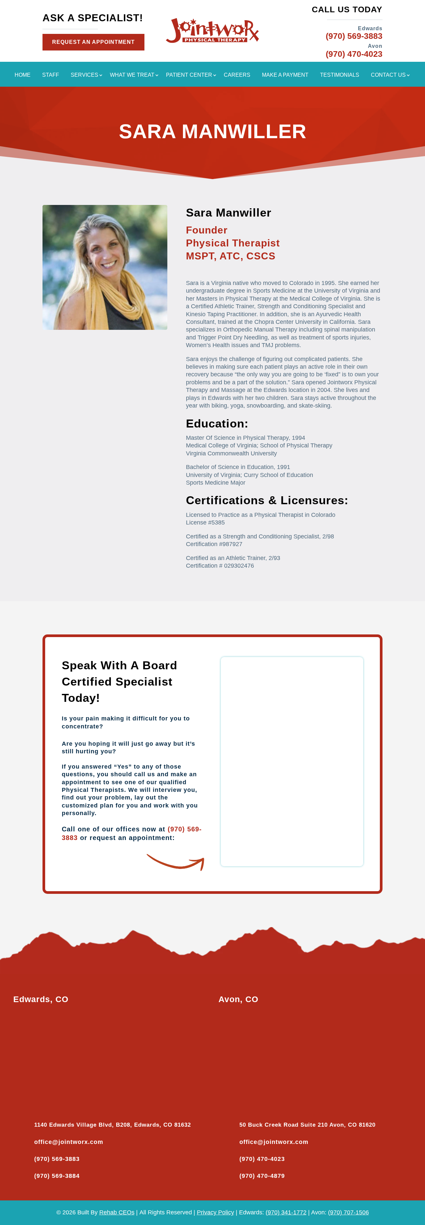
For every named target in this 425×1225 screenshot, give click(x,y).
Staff (50, 75)
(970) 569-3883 (57, 1159)
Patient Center (189, 75)
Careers (237, 75)
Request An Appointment (93, 42)
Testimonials (339, 75)
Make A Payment (285, 75)
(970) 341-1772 (286, 1212)
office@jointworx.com (68, 1142)
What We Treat (132, 75)
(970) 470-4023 (262, 1159)
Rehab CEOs (116, 1212)
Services (84, 75)
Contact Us (388, 75)
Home (23, 75)
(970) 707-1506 (348, 1212)
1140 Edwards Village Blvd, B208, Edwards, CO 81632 (112, 1125)
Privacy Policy (215, 1212)
